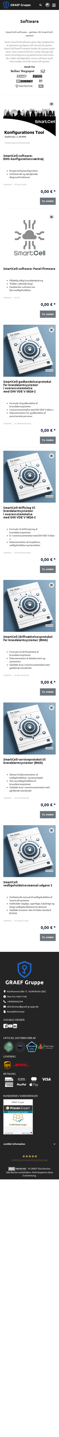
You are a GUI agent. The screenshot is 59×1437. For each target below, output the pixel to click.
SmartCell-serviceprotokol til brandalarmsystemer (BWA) (24, 761)
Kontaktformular (16, 1011)
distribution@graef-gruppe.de (22, 1006)
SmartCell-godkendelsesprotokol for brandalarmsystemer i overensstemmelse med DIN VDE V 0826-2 (27, 386)
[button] (29, 1144)
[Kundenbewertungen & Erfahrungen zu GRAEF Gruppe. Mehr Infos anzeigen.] (18, 1116)
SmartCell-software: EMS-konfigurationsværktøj (23, 157)
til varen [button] (48, 201)
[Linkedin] (15, 1026)
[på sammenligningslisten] (51, 104)
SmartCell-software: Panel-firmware (29, 269)
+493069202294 (15, 1001)
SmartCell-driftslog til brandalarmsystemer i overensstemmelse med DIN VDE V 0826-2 (19, 512)
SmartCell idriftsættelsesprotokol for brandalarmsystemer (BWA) (27, 638)
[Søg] (40, 5)
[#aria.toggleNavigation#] (53, 5)
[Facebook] (5, 1026)
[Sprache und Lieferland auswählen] (47, 5)
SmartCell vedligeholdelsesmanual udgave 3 (27, 883)
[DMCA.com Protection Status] (18, 1168)
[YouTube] (10, 1026)
